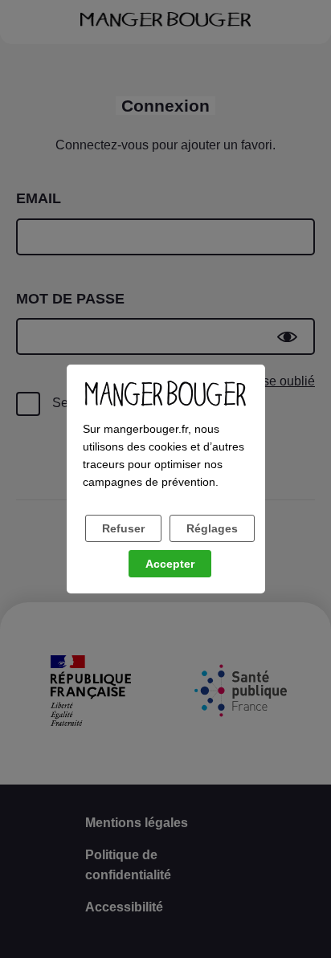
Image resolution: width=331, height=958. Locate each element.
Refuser (123, 528)
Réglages (212, 528)
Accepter (169, 563)
